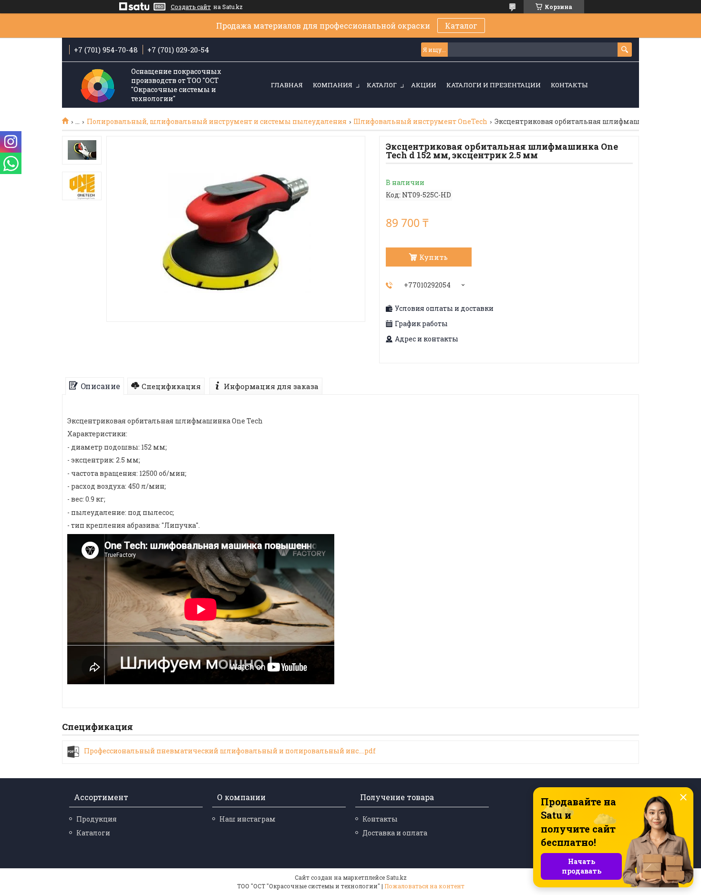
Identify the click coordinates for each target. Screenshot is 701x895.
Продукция (96, 818)
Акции (423, 85)
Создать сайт (191, 6)
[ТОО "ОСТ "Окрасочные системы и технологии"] (98, 85)
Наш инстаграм (247, 818)
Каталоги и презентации (493, 85)
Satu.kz (396, 877)
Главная (287, 85)
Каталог (461, 26)
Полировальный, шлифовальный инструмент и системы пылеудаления (217, 121)
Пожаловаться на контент (424, 886)
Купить (433, 257)
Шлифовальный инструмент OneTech (420, 121)
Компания (332, 85)
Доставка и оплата (394, 832)
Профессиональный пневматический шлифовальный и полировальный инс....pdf (230, 751)
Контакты (569, 85)
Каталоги (93, 832)
